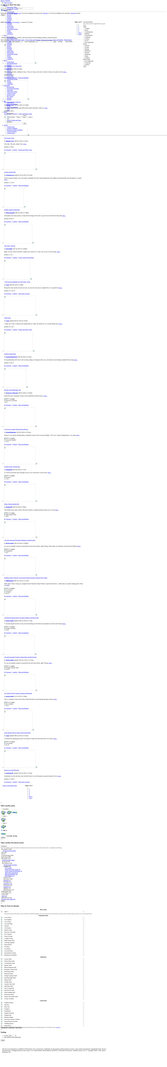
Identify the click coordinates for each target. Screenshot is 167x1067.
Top (3, 1055)
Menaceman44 (10, 212)
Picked (9, 21)
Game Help (10, 26)
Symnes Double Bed (10, 172)
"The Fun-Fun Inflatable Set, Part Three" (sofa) (17, 282)
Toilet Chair (7, 318)
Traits (4, 896)
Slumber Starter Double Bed (12, 210)
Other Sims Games (12, 91)
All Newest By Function (10, 865)
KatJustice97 (9, 773)
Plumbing (7, 880)
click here (58, 1027)
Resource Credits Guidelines (15, 130)
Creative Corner (11, 93)
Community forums (12, 29)
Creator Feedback (12, 131)
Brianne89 (9, 469)
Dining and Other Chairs (25, 150)
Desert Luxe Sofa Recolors (11, 770)
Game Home (10, 12)
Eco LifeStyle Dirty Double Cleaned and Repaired (18, 693)
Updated (9, 18)
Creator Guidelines (12, 128)
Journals (9, 98)
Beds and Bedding (23, 185)
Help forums (10, 27)
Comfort (14, 150)
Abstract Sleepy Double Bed (12, 466)
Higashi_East (10, 141)
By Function (7, 150)
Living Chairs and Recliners (26, 257)
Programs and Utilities (8, 899)
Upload (5, 125)
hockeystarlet (10, 543)
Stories (9, 30)
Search (5, 112)
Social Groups (11, 95)
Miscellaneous (9, 876)
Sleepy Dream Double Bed (11, 504)
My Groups (10, 96)
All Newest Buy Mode (8, 860)
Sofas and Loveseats (24, 293)
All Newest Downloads (9, 851)
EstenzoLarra (10, 175)
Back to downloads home (10, 785)
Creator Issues (11, 133)
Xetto (7, 285)
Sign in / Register (5, 0)
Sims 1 (5, 5)
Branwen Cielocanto (12, 393)
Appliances (7, 883)
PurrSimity (9, 249)
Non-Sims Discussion (13, 88)
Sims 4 (5, 60)
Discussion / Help (12, 7)
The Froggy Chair (9, 138)
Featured (9, 20)
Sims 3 (5, 35)
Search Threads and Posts (14, 120)
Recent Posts (10, 87)
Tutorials (9, 24)
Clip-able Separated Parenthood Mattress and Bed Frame (19, 540)
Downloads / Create (12, 9)
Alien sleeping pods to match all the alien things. (17, 732)
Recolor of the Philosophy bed (12, 390)
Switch (3, 837)
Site (4, 101)
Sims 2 (5, 10)
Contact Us (9, 1055)
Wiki (8, 110)
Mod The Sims (8, 2)
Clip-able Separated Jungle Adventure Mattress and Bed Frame (21, 618)
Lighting (7, 887)
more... (25, 144)
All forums (10, 90)
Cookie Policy (27, 1055)
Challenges (10, 34)
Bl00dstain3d (10, 581)
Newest (9, 15)
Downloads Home (12, 13)
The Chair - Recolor (9, 246)
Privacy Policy (17, 1055)
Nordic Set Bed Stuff (10, 354)
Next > (31, 796)
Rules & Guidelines (12, 107)
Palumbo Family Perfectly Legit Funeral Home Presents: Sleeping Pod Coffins (25, 578)
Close (2, 901)
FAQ (8, 109)
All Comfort (8, 868)
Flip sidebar (7, 1037)
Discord (9, 99)
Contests (9, 32)
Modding (9, 23)
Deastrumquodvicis (11, 357)
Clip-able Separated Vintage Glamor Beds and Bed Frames (20, 657)
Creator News (11, 127)
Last (30, 798)
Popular (9, 16)
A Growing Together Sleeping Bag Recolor (16, 429)
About (8, 106)
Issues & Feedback (12, 104)
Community (6, 85)
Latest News (10, 102)
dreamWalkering (11, 432)
